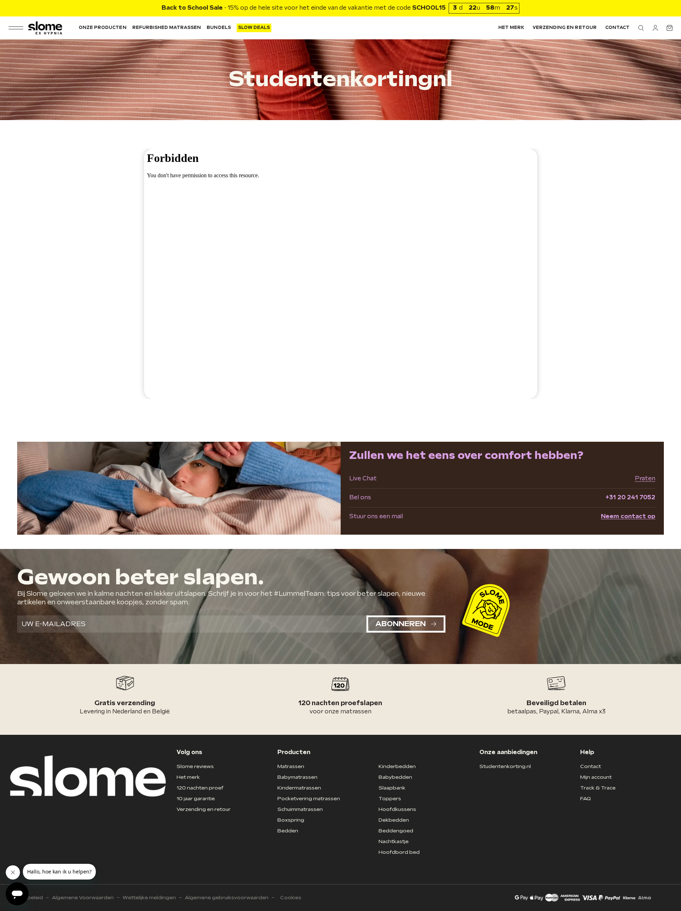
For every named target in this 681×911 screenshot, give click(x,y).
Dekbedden (394, 820)
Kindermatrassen (299, 788)
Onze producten (103, 27)
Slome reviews (195, 766)
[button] (641, 28)
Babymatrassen (297, 777)
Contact (617, 27)
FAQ (585, 799)
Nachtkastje (394, 841)
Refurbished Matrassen (166, 27)
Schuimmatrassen (300, 809)
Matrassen (290, 766)
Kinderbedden (397, 766)
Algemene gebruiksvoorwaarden (226, 898)
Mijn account (596, 777)
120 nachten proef (200, 788)
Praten (645, 478)
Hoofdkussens (397, 809)
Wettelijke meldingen (149, 898)
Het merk (511, 27)
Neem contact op (628, 516)
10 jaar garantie (196, 799)
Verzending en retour (565, 27)
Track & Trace (598, 788)
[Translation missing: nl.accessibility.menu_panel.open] (16, 27)
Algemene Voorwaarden (83, 898)
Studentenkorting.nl (505, 766)
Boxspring (290, 820)
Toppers (390, 799)
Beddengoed (396, 831)
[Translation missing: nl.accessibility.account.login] (655, 28)
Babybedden (395, 777)
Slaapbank (392, 788)
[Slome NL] (45, 28)
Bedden (287, 831)
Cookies (290, 898)
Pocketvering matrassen (308, 799)
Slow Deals (254, 27)
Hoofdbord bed (399, 852)
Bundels (219, 27)
